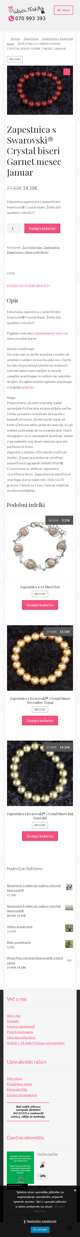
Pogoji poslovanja (20, 1032)
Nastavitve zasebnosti (41, 1221)
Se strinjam (40, 1229)
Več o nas (13, 1015)
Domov (15, 38)
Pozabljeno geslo (19, 1084)
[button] (66, 71)
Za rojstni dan (32, 247)
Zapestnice (31, 38)
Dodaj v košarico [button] (40, 605)
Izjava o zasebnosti (21, 1026)
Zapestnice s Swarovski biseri (27, 252)
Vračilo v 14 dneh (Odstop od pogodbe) (35, 1043)
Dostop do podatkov (22, 1095)
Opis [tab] (11, 273)
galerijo (28, 387)
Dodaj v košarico (42, 228)
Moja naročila (17, 1089)
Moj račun (14, 1078)
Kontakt (13, 1021)
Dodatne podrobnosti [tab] (28, 286)
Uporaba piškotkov (21, 1037)
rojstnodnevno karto (49, 333)
